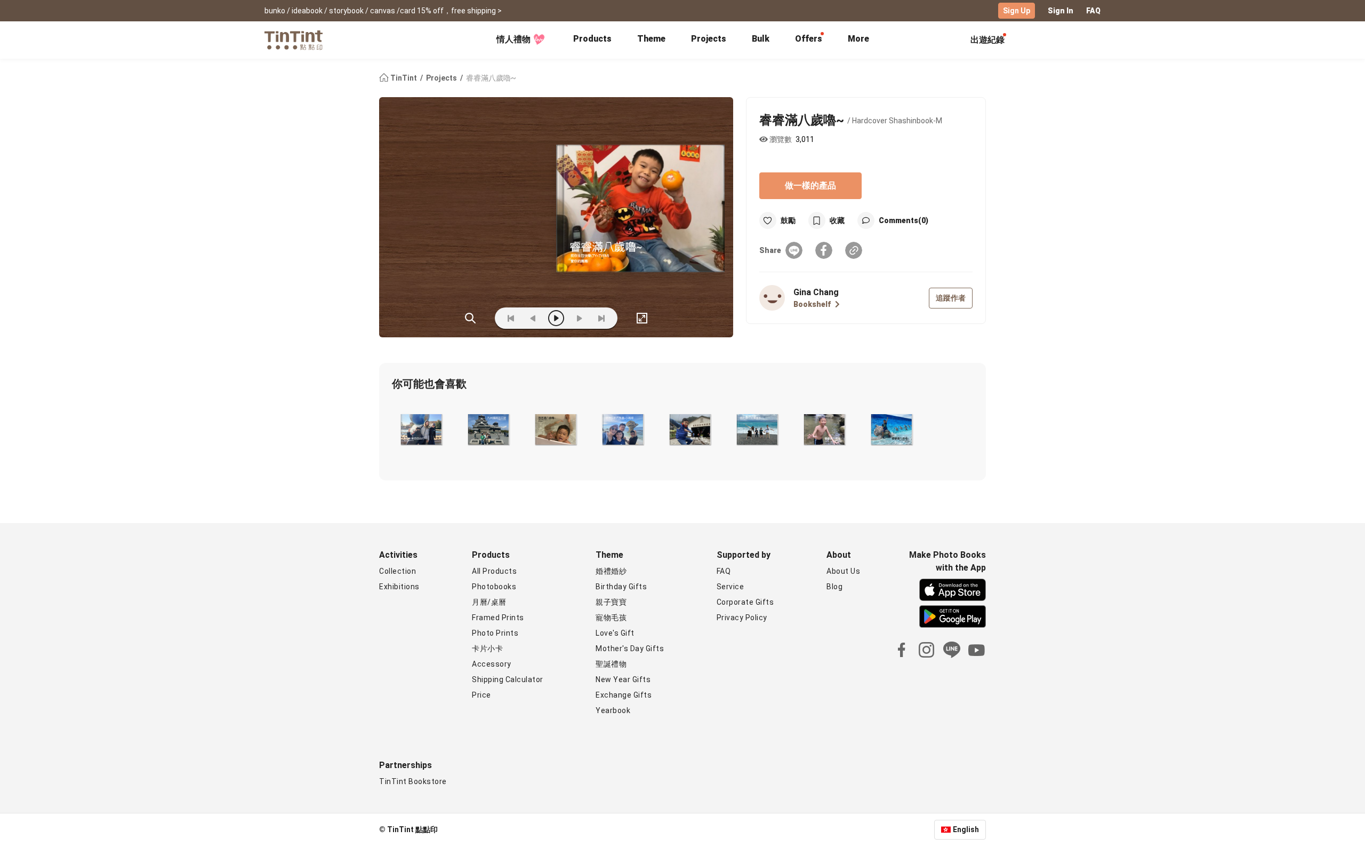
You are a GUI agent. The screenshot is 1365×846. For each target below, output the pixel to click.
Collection (397, 571)
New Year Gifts (623, 679)
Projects (708, 39)
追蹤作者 (951, 298)
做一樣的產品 (810, 185)
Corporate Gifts (745, 602)
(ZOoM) (470, 318)
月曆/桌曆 (489, 602)
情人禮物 (513, 39)
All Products (494, 571)
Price (481, 695)
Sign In (1060, 10)
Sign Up (1016, 10)
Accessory (491, 664)
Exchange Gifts (624, 695)
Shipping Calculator (507, 679)
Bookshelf (812, 304)
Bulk (760, 39)
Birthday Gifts (621, 586)
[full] (642, 318)
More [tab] (858, 39)
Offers (808, 39)
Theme (651, 39)
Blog (834, 586)
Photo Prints (495, 633)
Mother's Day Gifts (630, 648)
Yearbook (613, 710)
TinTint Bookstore (413, 781)
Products (592, 39)
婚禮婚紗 (611, 571)
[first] (511, 318)
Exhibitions (399, 586)
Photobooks (494, 586)
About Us (843, 571)
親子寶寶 (611, 602)
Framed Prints (498, 617)
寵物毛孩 (611, 617)
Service (730, 586)
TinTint (404, 78)
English (966, 829)
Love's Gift (615, 633)
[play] (556, 318)
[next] (579, 318)
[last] (601, 318)
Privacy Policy (742, 617)
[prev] (533, 318)
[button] (421, 429)
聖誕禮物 (611, 664)
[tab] (592, 40)
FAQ (1093, 10)
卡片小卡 (487, 648)
